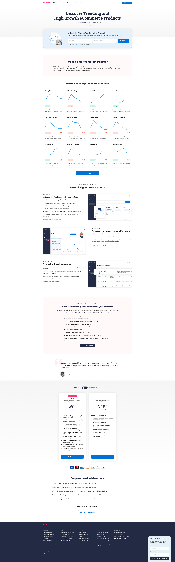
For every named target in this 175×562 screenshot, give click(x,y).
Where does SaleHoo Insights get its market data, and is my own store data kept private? (80, 491)
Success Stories (67, 2)
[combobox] (128, 525)
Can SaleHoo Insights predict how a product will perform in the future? (74, 487)
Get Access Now (72, 457)
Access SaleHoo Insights (87, 345)
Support (77, 525)
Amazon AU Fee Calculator (67, 536)
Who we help (56, 2)
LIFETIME (95, 387)
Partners (81, 536)
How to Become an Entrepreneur (104, 542)
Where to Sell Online (101, 536)
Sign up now (122, 40)
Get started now (127, 2)
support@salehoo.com (119, 532)
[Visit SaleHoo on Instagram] (120, 538)
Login (119, 2)
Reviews (66, 525)
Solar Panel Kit (72, 117)
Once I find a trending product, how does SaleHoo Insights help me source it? (76, 495)
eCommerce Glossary (84, 538)
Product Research (47, 538)
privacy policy (74, 44)
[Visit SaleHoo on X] (125, 538)
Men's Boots (94, 117)
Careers (74, 558)
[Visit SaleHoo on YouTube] (122, 538)
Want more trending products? (87, 173)
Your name (152, 546)
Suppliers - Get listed (48, 553)
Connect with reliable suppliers (51, 281)
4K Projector (49, 144)
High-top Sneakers (119, 117)
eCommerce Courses (48, 536)
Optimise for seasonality (98, 245)
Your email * (152, 551)
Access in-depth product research (52, 219)
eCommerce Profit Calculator (67, 532)
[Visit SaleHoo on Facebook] (115, 538)
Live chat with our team (89, 512)
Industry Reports (83, 532)
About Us (53, 525)
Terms (85, 558)
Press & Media (80, 558)
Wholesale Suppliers (48, 540)
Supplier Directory (47, 532)
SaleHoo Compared (83, 540)
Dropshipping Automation (49, 534)
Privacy (89, 558)
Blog (71, 525)
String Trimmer (50, 91)
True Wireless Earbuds (120, 91)
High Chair (93, 144)
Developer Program (83, 534)
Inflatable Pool (117, 144)
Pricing (75, 2)
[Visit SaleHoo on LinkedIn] (117, 538)
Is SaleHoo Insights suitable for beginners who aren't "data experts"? (73, 499)
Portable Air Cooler (96, 91)
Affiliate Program (47, 551)
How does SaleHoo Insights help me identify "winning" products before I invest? (77, 483)
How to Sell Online (101, 534)
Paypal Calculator (65, 534)
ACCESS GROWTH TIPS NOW (159, 558)
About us (45, 549)
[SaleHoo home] (47, 3)
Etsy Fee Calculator (65, 540)
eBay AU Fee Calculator (66, 538)
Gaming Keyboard (73, 144)
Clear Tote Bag (72, 91)
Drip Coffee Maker (51, 117)
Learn (80, 2)
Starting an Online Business (103, 532)
